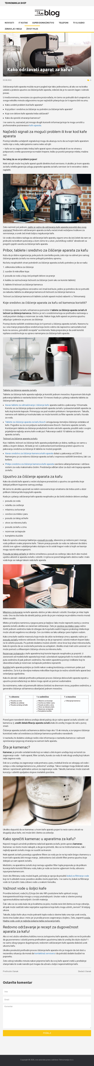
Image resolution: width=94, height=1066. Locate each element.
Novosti (9, 23)
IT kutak (23, 23)
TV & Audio (79, 23)
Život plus (32, 29)
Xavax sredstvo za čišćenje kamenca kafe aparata (29, 453)
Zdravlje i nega (13, 29)
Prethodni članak (10, 971)
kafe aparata (35, 125)
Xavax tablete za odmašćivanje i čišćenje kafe (27, 405)
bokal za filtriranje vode (78, 876)
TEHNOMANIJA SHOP (15, 3)
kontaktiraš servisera (45, 953)
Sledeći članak (84, 971)
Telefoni (63, 23)
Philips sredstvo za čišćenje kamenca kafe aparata (29, 464)
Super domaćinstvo (43, 23)
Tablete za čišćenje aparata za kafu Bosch (25, 422)
